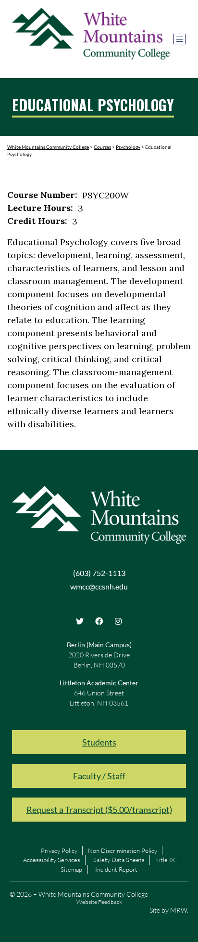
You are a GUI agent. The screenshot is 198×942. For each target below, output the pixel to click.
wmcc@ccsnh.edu (99, 586)
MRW (178, 910)
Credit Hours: (37, 221)
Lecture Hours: (40, 208)
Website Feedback (99, 901)
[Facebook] (99, 621)
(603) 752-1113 (99, 572)
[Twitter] (80, 621)
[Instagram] (118, 621)
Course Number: (42, 195)
